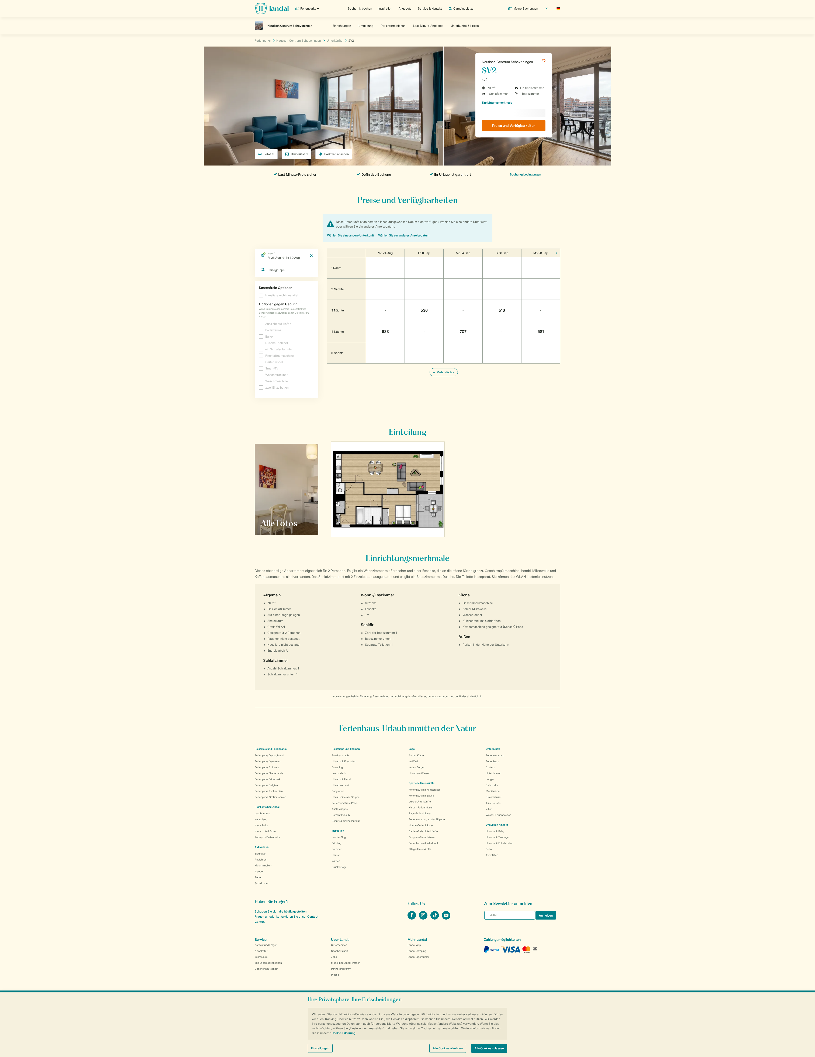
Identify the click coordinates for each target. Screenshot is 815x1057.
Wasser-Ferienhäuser (498, 814)
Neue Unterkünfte (265, 831)
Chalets (490, 767)
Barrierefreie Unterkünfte (423, 831)
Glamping (337, 767)
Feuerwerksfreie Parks (344, 803)
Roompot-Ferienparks (267, 837)
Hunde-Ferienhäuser (421, 825)
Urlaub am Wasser (419, 773)
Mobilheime (493, 791)
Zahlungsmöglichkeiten (268, 962)
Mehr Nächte (445, 372)
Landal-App (414, 945)
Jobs (334, 956)
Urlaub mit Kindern (497, 824)
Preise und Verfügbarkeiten (513, 125)
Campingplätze (463, 8)
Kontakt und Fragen (266, 945)
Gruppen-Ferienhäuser (422, 837)
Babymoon (338, 791)
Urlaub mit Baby (495, 831)
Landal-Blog (339, 837)
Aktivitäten (492, 855)
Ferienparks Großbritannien (270, 797)
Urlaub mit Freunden (344, 761)
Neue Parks (261, 825)
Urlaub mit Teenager (497, 837)
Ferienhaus (492, 761)
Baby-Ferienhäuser (420, 813)
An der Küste (416, 755)
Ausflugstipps (340, 809)
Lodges (490, 779)
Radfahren (261, 859)
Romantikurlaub (341, 814)
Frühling (336, 843)
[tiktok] (435, 918)
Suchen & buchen (360, 8)
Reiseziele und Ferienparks (271, 748)
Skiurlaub (260, 853)
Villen (489, 809)
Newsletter (261, 950)
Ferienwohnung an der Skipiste (427, 819)
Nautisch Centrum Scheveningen (507, 62)
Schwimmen (262, 883)
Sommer (336, 849)
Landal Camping (417, 950)
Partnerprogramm (341, 968)
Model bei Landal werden (345, 962)
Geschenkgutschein (266, 968)
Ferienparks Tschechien (269, 791)
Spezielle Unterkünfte (421, 783)
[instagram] (423, 918)
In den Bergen (417, 767)
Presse (335, 974)
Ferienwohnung (495, 755)
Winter (336, 861)
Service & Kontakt (430, 8)
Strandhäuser (493, 797)
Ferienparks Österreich (268, 761)
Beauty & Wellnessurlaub (346, 820)
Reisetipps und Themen (346, 748)
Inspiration (385, 8)
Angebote (405, 8)
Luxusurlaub (339, 773)
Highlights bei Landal (267, 806)
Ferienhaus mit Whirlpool (423, 843)
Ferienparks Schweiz (267, 767)
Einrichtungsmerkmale (497, 102)
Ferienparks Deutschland (269, 755)
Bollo (489, 849)
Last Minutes (262, 813)
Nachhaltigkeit (339, 950)
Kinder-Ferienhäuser (421, 807)
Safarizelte (492, 785)
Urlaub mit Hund (341, 779)
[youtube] (446, 918)
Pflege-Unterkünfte (420, 849)
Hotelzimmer (493, 773)
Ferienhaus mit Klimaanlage (425, 789)
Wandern (260, 871)
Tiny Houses (493, 803)
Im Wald (413, 761)
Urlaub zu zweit (341, 785)
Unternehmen (339, 945)
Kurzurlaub (261, 819)
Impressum (261, 956)
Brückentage (339, 867)
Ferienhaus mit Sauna (421, 795)
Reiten (258, 877)
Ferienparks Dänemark (267, 779)
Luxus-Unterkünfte (420, 801)
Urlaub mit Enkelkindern (499, 843)
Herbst (336, 855)
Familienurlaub (340, 755)
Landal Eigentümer (418, 956)
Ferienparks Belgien (266, 785)
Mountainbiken (263, 865)
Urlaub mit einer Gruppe (346, 797)
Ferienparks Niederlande (269, 773)
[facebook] (412, 918)
